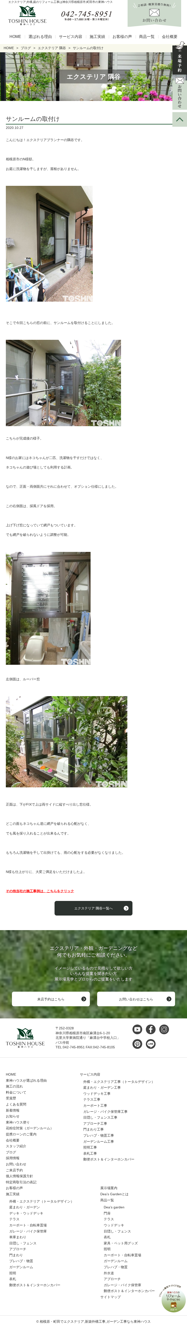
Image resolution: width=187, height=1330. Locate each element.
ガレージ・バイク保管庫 (28, 1231)
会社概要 (170, 37)
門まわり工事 (93, 1129)
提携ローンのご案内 (21, 1134)
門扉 (107, 1213)
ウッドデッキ (114, 1225)
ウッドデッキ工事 (97, 1094)
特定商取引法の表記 (21, 1182)
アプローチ (17, 1249)
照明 (12, 1273)
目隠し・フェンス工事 (100, 1117)
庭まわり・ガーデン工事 (102, 1087)
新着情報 (12, 1110)
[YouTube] (138, 1029)
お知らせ (12, 1116)
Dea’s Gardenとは (114, 1194)
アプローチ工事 (95, 1123)
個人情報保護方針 (19, 1176)
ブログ (11, 1152)
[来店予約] (179, 58)
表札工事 (90, 1153)
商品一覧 (147, 37)
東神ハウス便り (18, 1122)
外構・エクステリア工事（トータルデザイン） (119, 1082)
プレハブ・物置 (21, 1261)
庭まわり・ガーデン (24, 1207)
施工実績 (97, 37)
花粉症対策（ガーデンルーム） (30, 1128)
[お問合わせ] (179, 93)
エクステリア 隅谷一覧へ (93, 908)
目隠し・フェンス (23, 1243)
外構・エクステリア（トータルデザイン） (41, 1201)
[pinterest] (138, 1044)
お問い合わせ (16, 1164)
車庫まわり (17, 1237)
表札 (12, 1279)
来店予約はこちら (51, 999)
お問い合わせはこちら (136, 999)
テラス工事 (91, 1099)
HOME (15, 37)
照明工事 (90, 1147)
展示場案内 (108, 1188)
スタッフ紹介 (16, 1146)
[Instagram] (165, 1029)
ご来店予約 (14, 1170)
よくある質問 (16, 1104)
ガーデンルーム (21, 1267)
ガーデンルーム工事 (98, 1141)
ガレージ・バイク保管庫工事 (105, 1112)
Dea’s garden (114, 1207)
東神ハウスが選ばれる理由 (26, 1080)
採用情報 (12, 1158)
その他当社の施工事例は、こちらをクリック (40, 891)
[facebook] (152, 1029)
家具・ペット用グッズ (121, 1243)
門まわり (16, 1255)
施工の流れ (14, 1086)
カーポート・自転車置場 (28, 1225)
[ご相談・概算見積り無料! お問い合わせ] (154, 24)
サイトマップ (110, 1297)
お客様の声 (122, 37)
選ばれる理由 (40, 37)
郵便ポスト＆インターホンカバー (108, 1159)
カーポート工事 (95, 1105)
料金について (16, 1092)
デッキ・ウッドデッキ (26, 1213)
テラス (14, 1219)
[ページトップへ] (179, 119)
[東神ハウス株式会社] (25, 15)
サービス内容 (70, 37)
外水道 (109, 1273)
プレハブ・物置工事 (98, 1135)
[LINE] (152, 1044)
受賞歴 (11, 1098)
